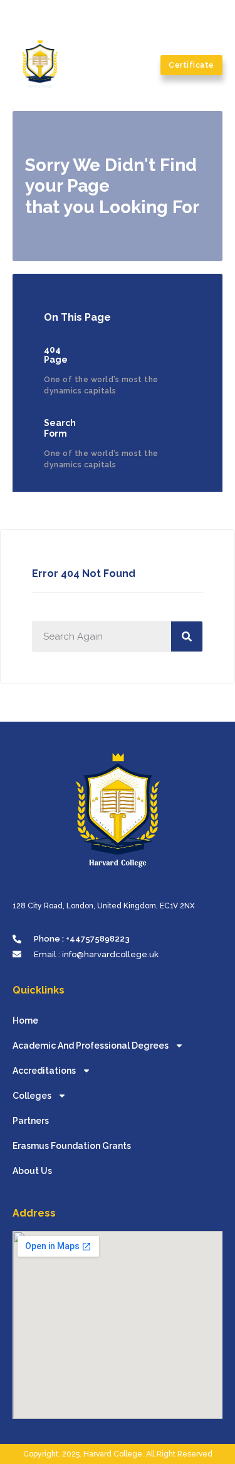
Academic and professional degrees (91, 1046)
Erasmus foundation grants (72, 1146)
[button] (146, 65)
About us (32, 1171)
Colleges (32, 1096)
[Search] (186, 636)
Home (25, 1020)
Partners (31, 1121)
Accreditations (44, 1071)
